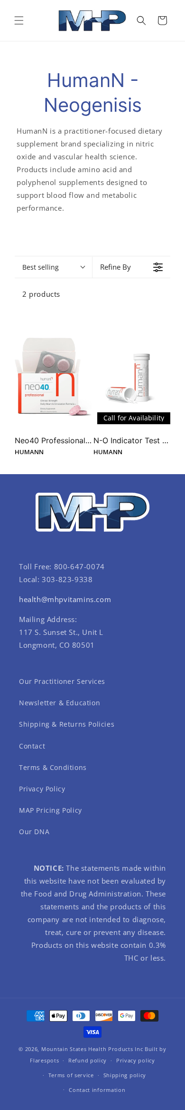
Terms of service (71, 1075)
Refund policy (87, 1060)
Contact (32, 745)
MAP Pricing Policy (50, 810)
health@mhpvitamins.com (65, 599)
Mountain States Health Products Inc (92, 1048)
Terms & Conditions (53, 767)
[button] (19, 20)
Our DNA (34, 831)
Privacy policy (135, 1060)
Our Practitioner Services (62, 681)
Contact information (97, 1089)
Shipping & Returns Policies (66, 724)
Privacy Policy (42, 788)
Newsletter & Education (59, 702)
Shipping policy (125, 1075)
